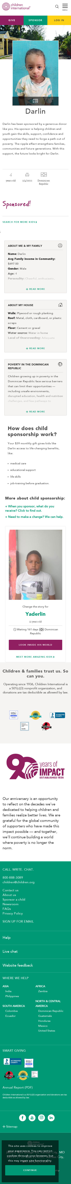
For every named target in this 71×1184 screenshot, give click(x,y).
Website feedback (18, 965)
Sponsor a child (14, 899)
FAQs (7, 909)
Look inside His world (35, 645)
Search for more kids (19, 222)
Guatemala (44, 1016)
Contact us (10, 890)
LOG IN (59, 20)
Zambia (41, 991)
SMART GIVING (14, 1050)
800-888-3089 (13, 877)
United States (45, 1031)
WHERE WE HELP (16, 978)
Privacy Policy (13, 913)
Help (7, 938)
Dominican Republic (49, 1011)
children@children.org (19, 882)
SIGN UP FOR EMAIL (18, 921)
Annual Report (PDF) (18, 1087)
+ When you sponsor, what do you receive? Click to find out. (29, 508)
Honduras (43, 1021)
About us (9, 895)
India (7, 991)
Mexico (42, 1026)
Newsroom (10, 904)
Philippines (11, 996)
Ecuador (9, 1016)
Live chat (10, 952)
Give (11, 20)
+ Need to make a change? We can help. (34, 517)
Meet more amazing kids (34, 657)
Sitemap (11, 1126)
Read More (37, 289)
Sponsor (35, 20)
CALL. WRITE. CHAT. (18, 869)
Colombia (10, 1011)
